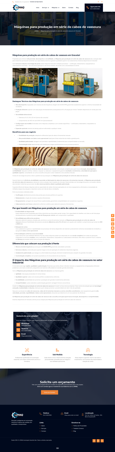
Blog (77, 7)
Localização (89, 413)
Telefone (46, 413)
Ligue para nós (95, 6)
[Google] (112, 223)
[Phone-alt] (112, 232)
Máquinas (54, 7)
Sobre (64, 7)
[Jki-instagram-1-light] (98, 440)
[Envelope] (112, 228)
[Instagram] (101, 1)
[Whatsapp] (102, 440)
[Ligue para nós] (88, 7)
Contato (70, 7)
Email (66, 413)
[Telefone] (41, 414)
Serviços (44, 7)
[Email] (62, 414)
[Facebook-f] (98, 1)
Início (37, 7)
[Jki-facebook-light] (94, 440)
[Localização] (83, 414)
